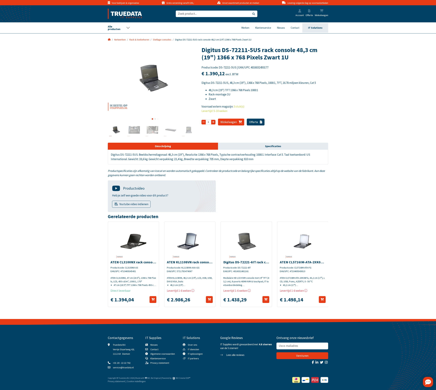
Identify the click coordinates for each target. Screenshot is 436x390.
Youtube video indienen (133, 204)
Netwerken (120, 39)
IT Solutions (315, 27)
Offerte (254, 122)
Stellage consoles (162, 39)
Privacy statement (159, 362)
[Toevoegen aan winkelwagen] (153, 299)
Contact (295, 27)
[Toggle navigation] (119, 27)
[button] (299, 11)
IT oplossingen (195, 353)
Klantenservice (263, 27)
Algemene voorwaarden (162, 353)
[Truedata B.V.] (123, 13)
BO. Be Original (154, 378)
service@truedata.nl (123, 367)
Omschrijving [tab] (163, 146)
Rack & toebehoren (139, 39)
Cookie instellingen (136, 381)
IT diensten (193, 349)
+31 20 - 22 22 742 (121, 362)
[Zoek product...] (253, 14)
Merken (245, 27)
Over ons (192, 344)
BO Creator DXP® (183, 378)
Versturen (302, 356)
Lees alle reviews (235, 355)
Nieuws (281, 27)
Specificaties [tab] (273, 146)
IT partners (193, 358)
